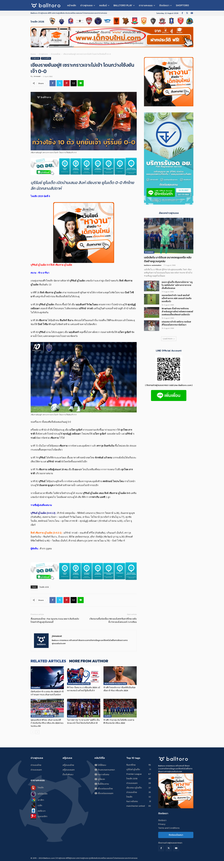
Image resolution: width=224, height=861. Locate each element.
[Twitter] (187, 13)
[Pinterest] (67, 83)
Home (33, 54)
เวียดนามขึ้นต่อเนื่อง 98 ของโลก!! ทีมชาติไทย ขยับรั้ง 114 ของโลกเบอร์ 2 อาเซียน (113, 620)
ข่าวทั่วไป (107, 716)
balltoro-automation (152, 265)
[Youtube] (191, 13)
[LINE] (81, 83)
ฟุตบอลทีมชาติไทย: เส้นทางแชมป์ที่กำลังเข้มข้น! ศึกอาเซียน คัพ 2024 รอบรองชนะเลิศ (47, 723)
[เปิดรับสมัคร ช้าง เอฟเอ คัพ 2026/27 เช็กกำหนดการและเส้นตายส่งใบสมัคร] (47, 677)
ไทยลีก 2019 (44, 587)
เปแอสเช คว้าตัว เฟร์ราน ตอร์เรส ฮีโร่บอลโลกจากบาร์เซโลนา (176, 323)
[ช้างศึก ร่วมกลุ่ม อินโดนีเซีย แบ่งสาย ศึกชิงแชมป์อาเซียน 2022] (120, 708)
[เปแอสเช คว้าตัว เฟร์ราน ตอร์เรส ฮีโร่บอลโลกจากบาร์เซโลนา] (151, 325)
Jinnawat (37, 76)
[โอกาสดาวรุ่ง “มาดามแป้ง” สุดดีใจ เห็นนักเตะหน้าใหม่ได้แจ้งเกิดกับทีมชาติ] (83, 708)
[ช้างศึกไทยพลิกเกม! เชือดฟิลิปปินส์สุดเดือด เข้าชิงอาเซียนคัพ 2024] (120, 675)
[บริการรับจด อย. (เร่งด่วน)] (84, 166)
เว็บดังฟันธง (67, 774)
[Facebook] (182, 13)
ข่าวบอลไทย (55, 54)
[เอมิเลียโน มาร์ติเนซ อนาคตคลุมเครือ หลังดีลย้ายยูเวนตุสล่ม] (168, 235)
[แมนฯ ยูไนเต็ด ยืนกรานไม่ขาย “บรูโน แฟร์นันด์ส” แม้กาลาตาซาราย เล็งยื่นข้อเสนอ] (151, 286)
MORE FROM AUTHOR (88, 661)
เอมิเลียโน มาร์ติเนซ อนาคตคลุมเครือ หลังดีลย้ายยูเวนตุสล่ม (167, 259)
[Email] (74, 83)
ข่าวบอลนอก (149, 252)
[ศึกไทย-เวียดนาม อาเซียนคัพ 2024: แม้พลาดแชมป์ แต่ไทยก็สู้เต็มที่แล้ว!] (83, 675)
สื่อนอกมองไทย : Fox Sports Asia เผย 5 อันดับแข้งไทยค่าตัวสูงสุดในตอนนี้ (55, 620)
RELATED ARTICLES (48, 661)
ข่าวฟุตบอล (43, 54)
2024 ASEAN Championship (79, 683)
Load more (167, 338)
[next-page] (37, 732)
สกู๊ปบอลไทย (68, 765)
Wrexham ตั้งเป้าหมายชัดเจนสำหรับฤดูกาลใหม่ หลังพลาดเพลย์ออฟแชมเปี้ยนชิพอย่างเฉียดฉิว (177, 311)
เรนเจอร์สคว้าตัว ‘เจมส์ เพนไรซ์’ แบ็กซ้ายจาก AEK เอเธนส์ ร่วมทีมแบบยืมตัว (177, 298)
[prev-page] (32, 732)
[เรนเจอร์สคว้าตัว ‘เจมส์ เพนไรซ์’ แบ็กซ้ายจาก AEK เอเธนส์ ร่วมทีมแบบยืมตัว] (151, 299)
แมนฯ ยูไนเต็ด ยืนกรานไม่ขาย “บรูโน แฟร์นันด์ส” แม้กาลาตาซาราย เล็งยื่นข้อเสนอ (177, 285)
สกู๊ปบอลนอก (68, 769)
